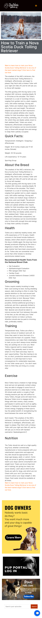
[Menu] (36, 5)
